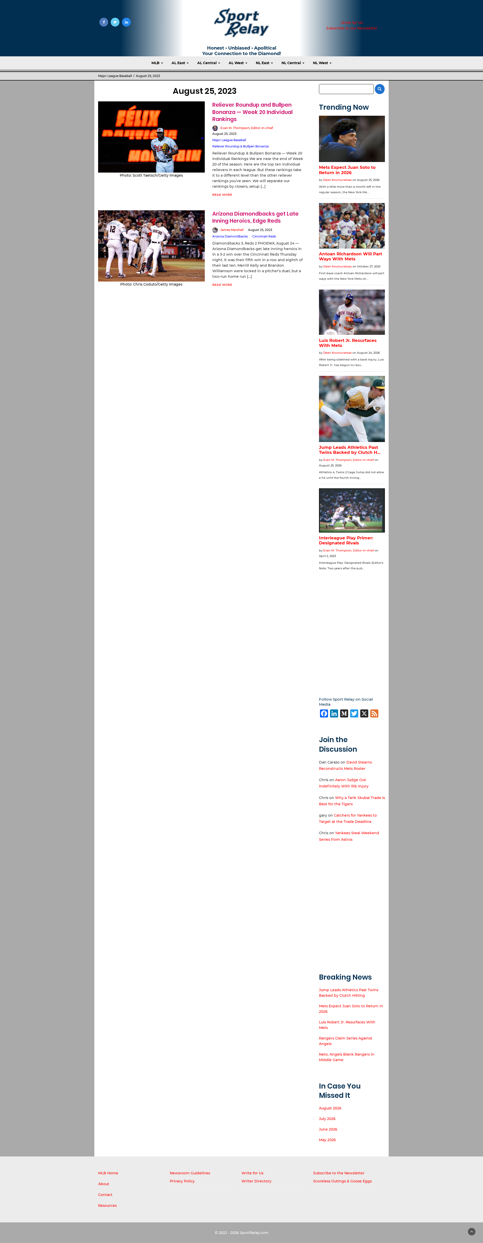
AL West (237, 63)
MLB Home (108, 1173)
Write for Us (352, 22)
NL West (321, 63)
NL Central (291, 63)
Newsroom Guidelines (190, 1173)
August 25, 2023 (224, 134)
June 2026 (328, 1129)
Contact (105, 1194)
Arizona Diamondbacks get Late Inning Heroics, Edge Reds (255, 217)
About (103, 1184)
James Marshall (232, 230)
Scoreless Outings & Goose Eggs (342, 1181)
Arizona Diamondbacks (230, 236)
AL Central (207, 63)
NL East (263, 63)
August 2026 (330, 1108)
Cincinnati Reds (264, 236)
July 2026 (327, 1118)
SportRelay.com (254, 1232)
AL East (179, 63)
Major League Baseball (115, 76)
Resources (107, 1205)
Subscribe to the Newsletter (339, 1173)
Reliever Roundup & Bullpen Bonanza (240, 146)
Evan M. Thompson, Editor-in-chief (246, 128)
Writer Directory (256, 1181)
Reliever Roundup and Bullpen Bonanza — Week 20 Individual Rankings (252, 112)
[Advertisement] (352, 630)
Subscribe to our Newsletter (351, 28)
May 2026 (327, 1140)
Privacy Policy (182, 1181)
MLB (155, 63)
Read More (222, 194)
